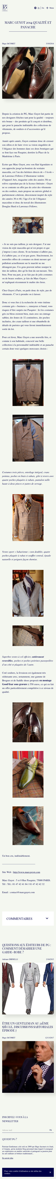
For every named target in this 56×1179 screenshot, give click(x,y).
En (43, 8)
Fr (39, 8)
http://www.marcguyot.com (26, 872)
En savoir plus (7, 1158)
